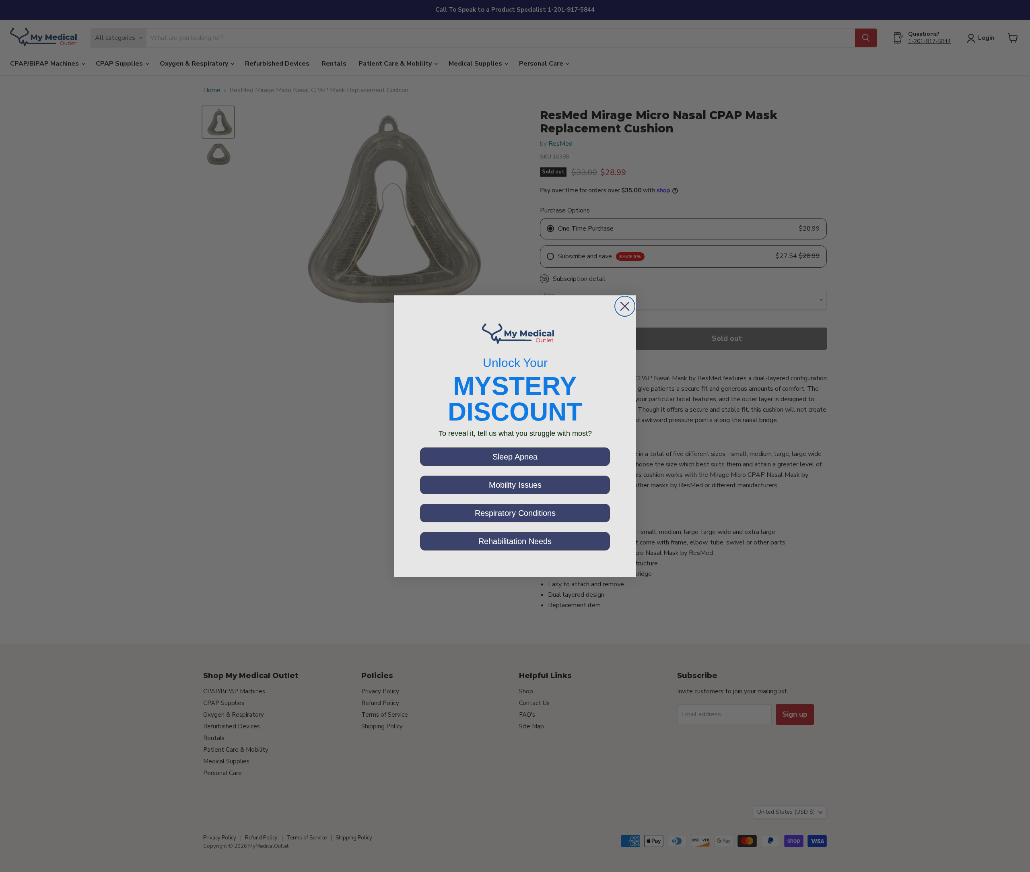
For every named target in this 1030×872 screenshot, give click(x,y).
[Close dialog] (625, 306)
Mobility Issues (515, 484)
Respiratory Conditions (515, 513)
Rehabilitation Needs (515, 541)
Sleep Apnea (515, 456)
